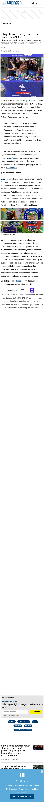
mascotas (18, 726)
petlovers (28, 726)
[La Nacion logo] (14, 3)
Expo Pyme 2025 (24, 721)
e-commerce (11, 168)
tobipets (11, 721)
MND (34, 721)
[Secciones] (4, 3)
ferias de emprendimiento (23, 730)
